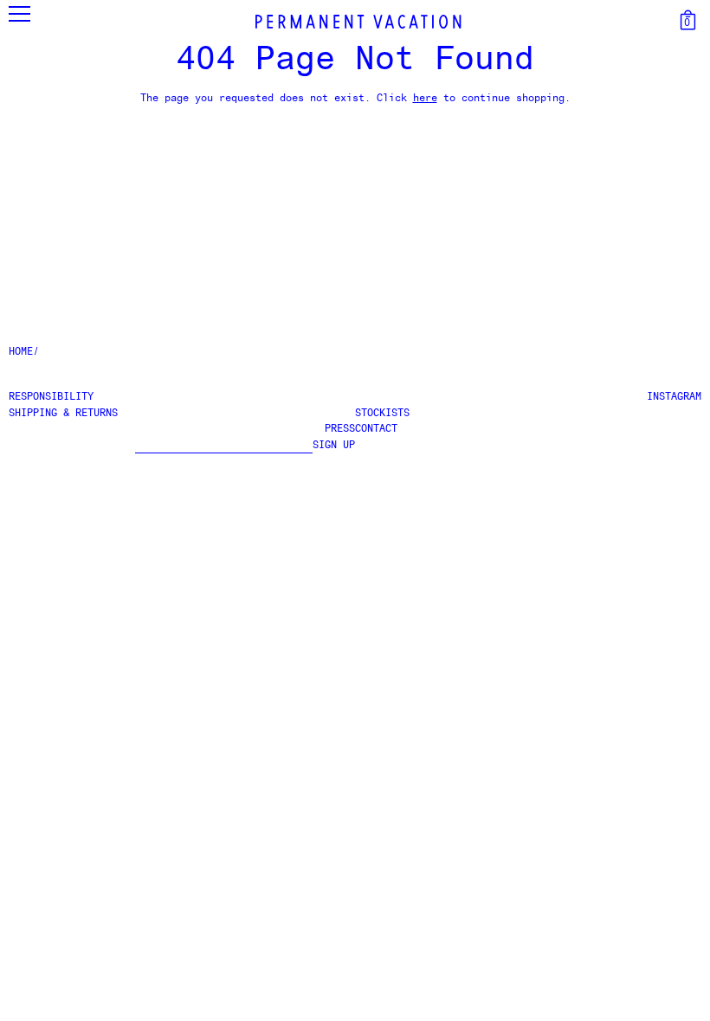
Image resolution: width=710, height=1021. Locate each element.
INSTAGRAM (674, 397)
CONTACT (376, 429)
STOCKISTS (382, 413)
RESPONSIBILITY (51, 397)
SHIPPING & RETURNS (63, 413)
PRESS (340, 429)
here (425, 98)
